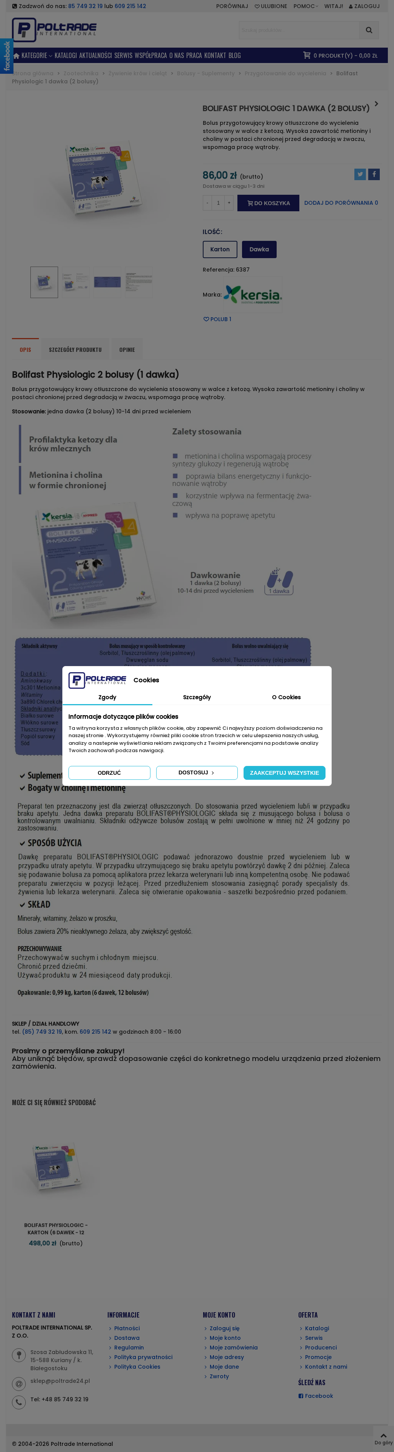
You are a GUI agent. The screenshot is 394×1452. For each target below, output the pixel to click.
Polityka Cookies (137, 1367)
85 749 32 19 (85, 6)
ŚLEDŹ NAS (312, 1382)
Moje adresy (227, 1357)
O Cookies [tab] (286, 697)
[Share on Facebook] (374, 174)
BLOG (235, 55)
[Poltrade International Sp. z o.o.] (66, 30)
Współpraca (151, 55)
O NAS (176, 55)
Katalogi (66, 55)
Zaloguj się (225, 1328)
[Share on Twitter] (360, 174)
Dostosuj (194, 772)
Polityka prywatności (143, 1357)
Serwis (314, 1338)
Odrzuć (109, 773)
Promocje (318, 1357)
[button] (306, 6)
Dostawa (127, 1338)
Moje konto (225, 1338)
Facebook (319, 1396)
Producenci (321, 1347)
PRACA (194, 55)
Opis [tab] (25, 349)
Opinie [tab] (127, 349)
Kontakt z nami (326, 1367)
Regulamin (129, 1347)
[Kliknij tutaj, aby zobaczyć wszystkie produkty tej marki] (252, 294)
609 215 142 (130, 6)
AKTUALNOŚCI (95, 55)
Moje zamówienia (234, 1347)
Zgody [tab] (107, 697)
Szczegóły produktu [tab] (75, 349)
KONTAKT (215, 55)
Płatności (127, 1328)
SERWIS (123, 55)
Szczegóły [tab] (197, 697)
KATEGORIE (34, 55)
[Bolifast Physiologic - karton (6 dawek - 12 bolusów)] (376, 103)
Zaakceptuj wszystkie (284, 773)
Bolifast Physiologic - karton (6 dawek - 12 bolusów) (56, 1233)
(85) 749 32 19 (42, 1032)
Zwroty (219, 1376)
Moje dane (224, 1367)
